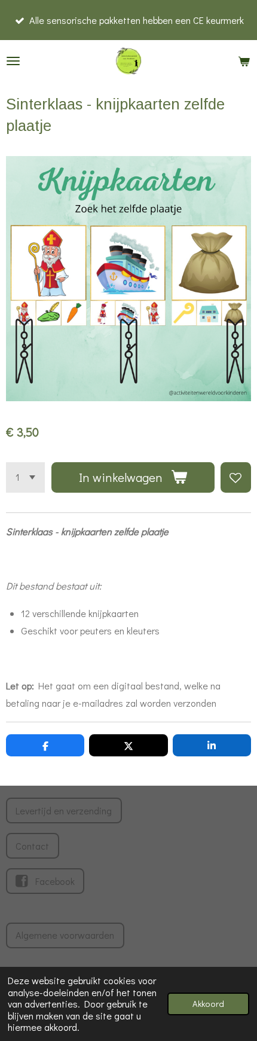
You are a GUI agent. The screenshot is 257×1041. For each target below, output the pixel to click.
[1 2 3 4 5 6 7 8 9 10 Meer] (25, 477)
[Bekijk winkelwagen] (244, 61)
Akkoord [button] (208, 1003)
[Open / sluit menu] (13, 61)
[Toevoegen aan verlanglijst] (236, 477)
